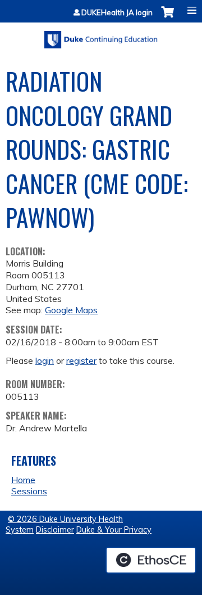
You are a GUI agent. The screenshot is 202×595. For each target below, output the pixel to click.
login (44, 360)
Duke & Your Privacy (114, 530)
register (81, 360)
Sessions (29, 491)
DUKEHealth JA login (117, 12)
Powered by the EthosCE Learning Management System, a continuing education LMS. (150, 560)
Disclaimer (55, 530)
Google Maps (71, 309)
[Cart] (167, 18)
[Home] (101, 35)
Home (23, 479)
